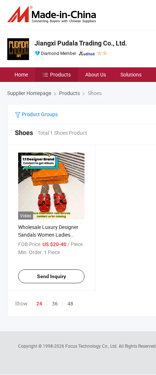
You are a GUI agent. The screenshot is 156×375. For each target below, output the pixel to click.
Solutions (130, 74)
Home (21, 74)
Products (60, 74)
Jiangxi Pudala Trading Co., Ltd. (80, 43)
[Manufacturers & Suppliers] (53, 14)
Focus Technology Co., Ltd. (92, 346)
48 (70, 303)
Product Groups (39, 114)
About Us (95, 74)
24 (39, 304)
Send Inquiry (51, 276)
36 (55, 303)
